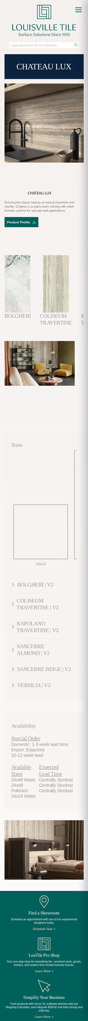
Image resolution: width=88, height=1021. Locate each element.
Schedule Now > (44, 929)
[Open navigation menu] (78, 10)
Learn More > (44, 971)
